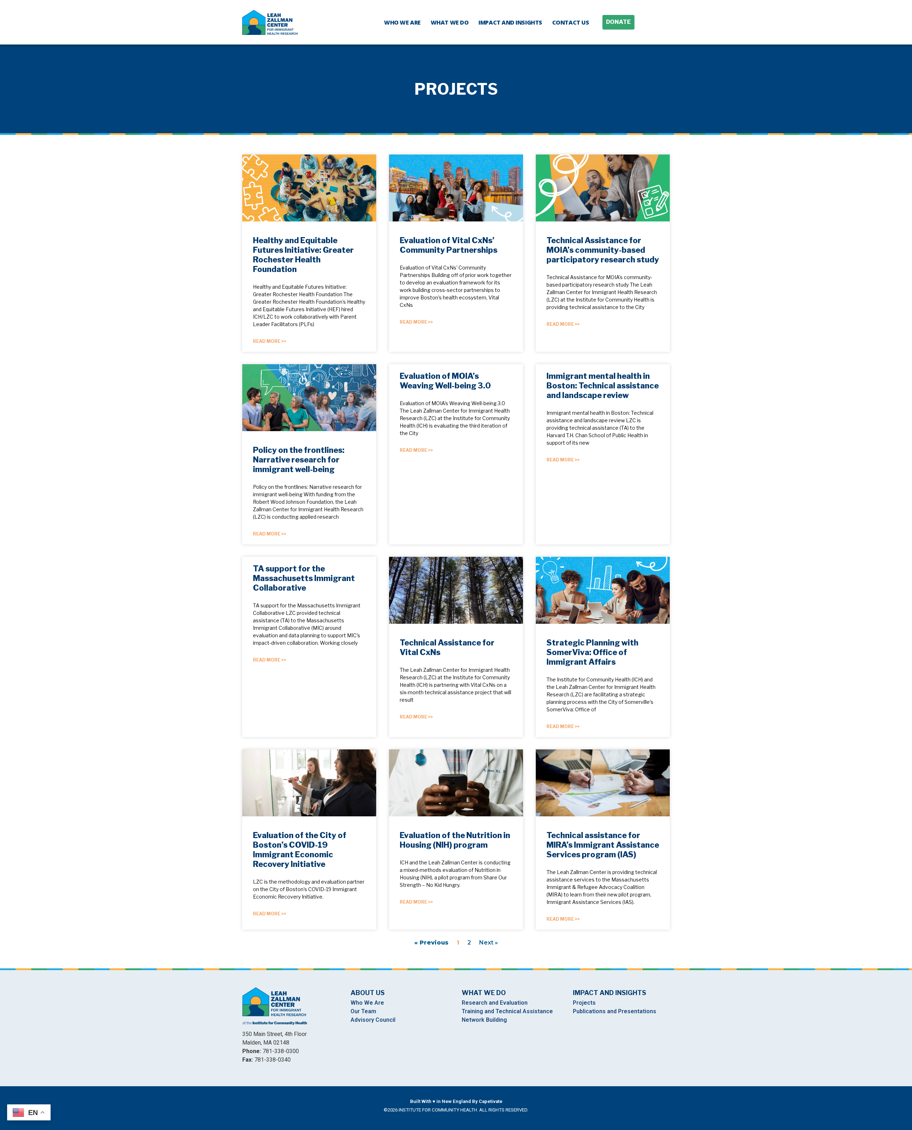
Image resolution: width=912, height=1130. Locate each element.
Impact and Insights (510, 22)
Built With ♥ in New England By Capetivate (456, 1101)
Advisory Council (373, 1019)
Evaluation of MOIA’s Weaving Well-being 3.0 (445, 380)
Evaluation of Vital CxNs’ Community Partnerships (448, 245)
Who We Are (402, 22)
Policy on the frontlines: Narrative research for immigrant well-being (298, 459)
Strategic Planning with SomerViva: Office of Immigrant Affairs (592, 652)
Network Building (484, 1019)
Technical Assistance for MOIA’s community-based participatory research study (602, 250)
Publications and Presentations (614, 1011)
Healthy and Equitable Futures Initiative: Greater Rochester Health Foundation (303, 255)
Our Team (363, 1011)
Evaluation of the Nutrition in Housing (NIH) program (455, 840)
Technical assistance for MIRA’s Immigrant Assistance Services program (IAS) (602, 845)
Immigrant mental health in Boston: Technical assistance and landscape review (602, 385)
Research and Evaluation (495, 1002)
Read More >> (269, 341)
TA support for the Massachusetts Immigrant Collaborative (304, 578)
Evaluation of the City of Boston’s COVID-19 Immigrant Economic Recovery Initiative (299, 850)
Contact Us (570, 22)
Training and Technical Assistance (507, 1011)
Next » (488, 942)
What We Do (450, 22)
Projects (584, 1002)
